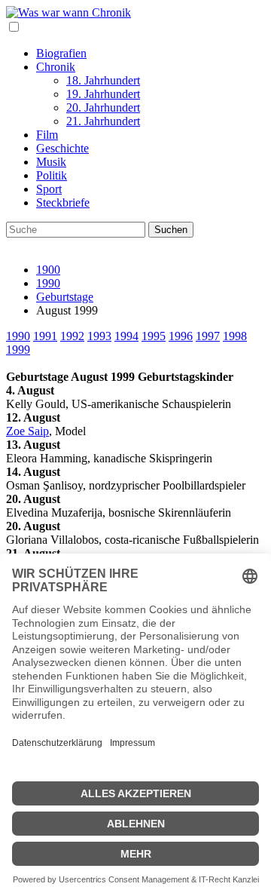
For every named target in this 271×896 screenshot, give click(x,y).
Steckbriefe (63, 202)
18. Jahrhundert (103, 80)
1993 (99, 336)
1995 (154, 336)
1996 (181, 336)
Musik (51, 161)
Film (47, 134)
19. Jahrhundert (103, 93)
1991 (45, 336)
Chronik (55, 66)
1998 (235, 336)
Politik (51, 175)
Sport (49, 189)
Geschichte (62, 148)
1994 (126, 336)
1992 (72, 336)
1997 (208, 336)
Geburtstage (64, 296)
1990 (48, 283)
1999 (18, 349)
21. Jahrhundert (103, 121)
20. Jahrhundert (103, 107)
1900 (48, 269)
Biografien (61, 53)
